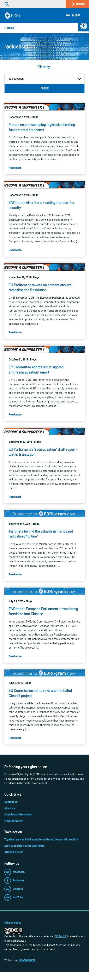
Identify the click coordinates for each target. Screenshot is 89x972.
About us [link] (9, 808)
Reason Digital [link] (26, 960)
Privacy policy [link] (12, 922)
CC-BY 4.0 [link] (60, 936)
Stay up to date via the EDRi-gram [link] (24, 846)
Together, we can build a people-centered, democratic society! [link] (41, 839)
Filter (45, 88)
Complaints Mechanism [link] (18, 814)
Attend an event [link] (13, 852)
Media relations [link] (13, 820)
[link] (83, 26)
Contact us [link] (10, 801)
